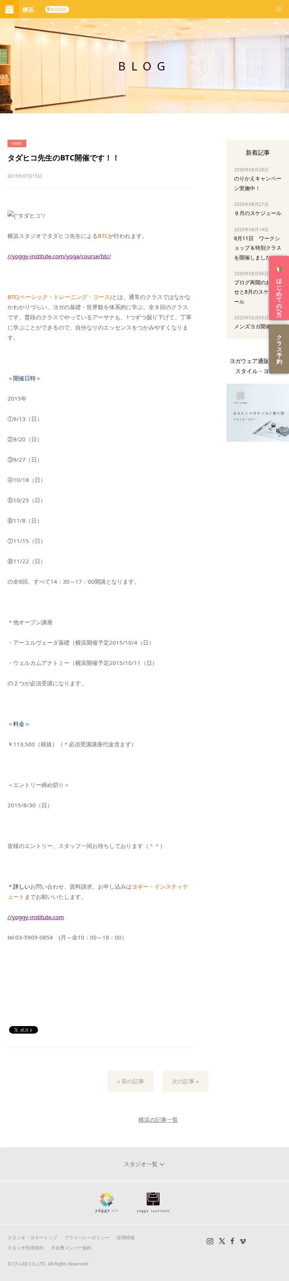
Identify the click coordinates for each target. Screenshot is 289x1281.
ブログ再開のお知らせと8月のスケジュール (257, 292)
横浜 (28, 9)
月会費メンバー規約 (71, 1247)
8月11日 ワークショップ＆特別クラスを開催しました (257, 248)
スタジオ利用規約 (26, 1247)
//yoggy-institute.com (36, 917)
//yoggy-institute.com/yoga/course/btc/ (59, 256)
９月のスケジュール (257, 213)
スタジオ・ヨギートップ (32, 1237)
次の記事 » (185, 1081)
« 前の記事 (130, 1081)
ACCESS (58, 9)
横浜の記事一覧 (158, 1119)
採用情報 (126, 1237)
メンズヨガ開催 (252, 326)
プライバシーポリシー (87, 1237)
